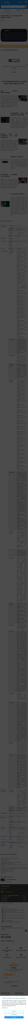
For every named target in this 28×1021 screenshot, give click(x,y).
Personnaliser (14, 1014)
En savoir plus (5, 1007)
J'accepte (14, 1017)
